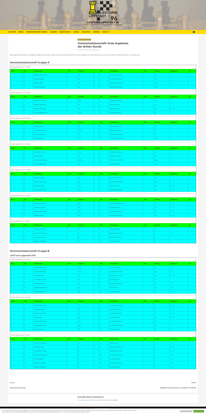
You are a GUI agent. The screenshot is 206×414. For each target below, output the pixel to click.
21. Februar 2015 (95, 49)
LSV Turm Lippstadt (83, 49)
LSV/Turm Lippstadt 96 (103, 22)
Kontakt (105, 32)
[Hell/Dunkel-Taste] (193, 32)
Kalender (53, 32)
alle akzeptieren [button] (198, 411)
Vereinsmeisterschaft (84, 39)
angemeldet (88, 400)
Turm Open (85, 32)
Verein (20, 32)
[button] (197, 32)
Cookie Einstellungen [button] (186, 411)
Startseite (12, 32)
